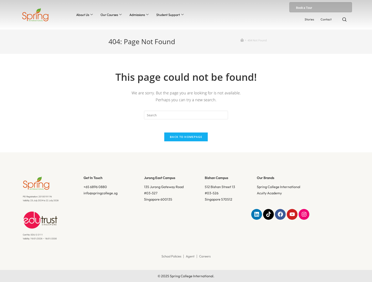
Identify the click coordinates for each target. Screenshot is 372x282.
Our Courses (109, 15)
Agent (190, 256)
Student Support (168, 15)
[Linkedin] (256, 214)
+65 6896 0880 (95, 187)
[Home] (242, 40)
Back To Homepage (186, 137)
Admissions (137, 15)
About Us (82, 15)
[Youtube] (292, 214)
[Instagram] (304, 214)
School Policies (171, 256)
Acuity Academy (269, 193)
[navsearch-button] (344, 20)
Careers (205, 256)
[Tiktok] (268, 214)
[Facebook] (280, 214)
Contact (326, 19)
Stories (309, 19)
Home (121, 67)
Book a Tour (304, 7)
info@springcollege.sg (101, 193)
